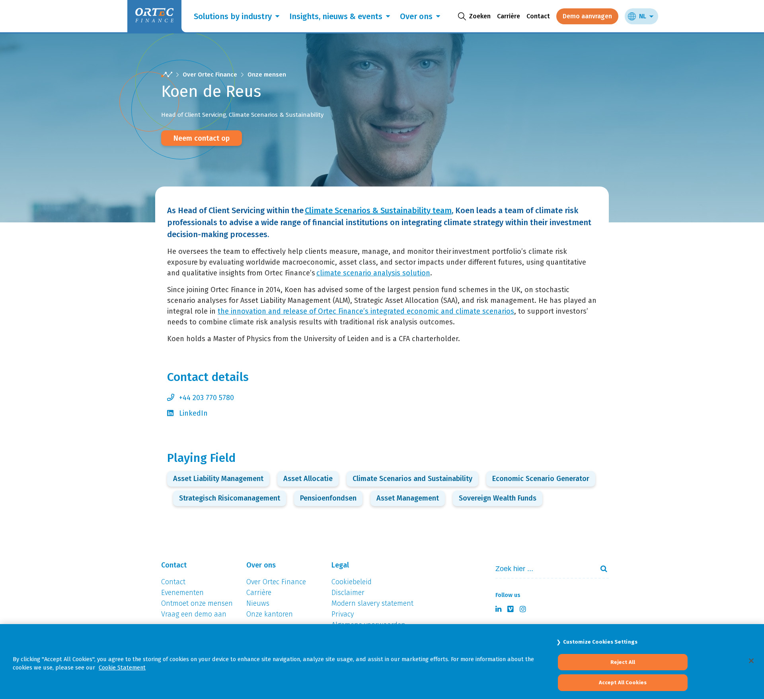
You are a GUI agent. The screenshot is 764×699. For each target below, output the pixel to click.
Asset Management (407, 498)
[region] (382, 661)
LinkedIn (193, 413)
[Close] (751, 661)
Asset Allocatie (308, 478)
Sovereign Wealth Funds (497, 498)
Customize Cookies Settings (600, 642)
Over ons (416, 16)
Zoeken (600, 569)
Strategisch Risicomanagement (229, 498)
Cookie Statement (122, 667)
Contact (538, 16)
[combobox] (541, 569)
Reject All (622, 662)
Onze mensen (267, 74)
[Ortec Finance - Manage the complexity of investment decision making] (166, 74)
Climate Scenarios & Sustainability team (378, 210)
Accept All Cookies (623, 682)
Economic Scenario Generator (540, 478)
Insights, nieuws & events (335, 16)
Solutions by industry (233, 16)
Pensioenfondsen (328, 498)
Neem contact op (201, 138)
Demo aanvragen (587, 16)
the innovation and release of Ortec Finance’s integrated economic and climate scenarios (366, 311)
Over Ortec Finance (210, 74)
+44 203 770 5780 (206, 397)
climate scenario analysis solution (373, 273)
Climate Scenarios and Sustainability (412, 478)
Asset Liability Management (218, 478)
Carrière (508, 16)
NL (642, 16)
